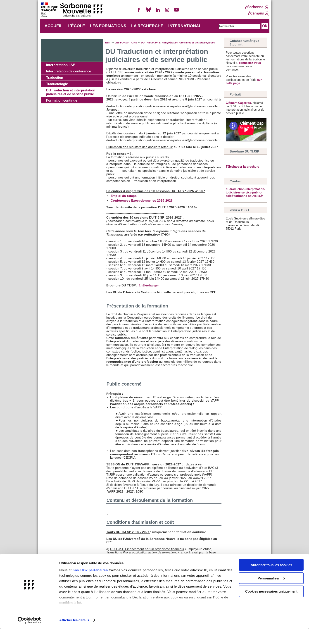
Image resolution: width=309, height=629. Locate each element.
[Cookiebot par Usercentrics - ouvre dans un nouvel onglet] (29, 620)
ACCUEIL (54, 26)
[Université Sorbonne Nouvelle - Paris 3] (71, 10)
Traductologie (57, 84)
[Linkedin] (157, 11)
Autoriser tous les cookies (271, 565)
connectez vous (250, 62)
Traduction (54, 77)
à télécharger (149, 285)
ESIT (108, 42)
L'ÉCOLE (76, 26)
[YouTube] (176, 11)
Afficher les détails (74, 620)
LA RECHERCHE (147, 26)
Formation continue (61, 100)
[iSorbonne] (256, 7)
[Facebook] (139, 11)
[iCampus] (256, 13)
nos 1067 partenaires (90, 570)
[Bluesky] (148, 11)
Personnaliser (269, 578)
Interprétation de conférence (68, 71)
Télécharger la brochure (242, 166)
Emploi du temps (124, 196)
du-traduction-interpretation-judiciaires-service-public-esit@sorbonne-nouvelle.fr (245, 192)
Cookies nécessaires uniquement (271, 591)
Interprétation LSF (60, 65)
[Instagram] (167, 11)
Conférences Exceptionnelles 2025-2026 (142, 200)
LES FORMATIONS (108, 26)
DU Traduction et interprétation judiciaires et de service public (70, 92)
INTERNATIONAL (184, 26)
